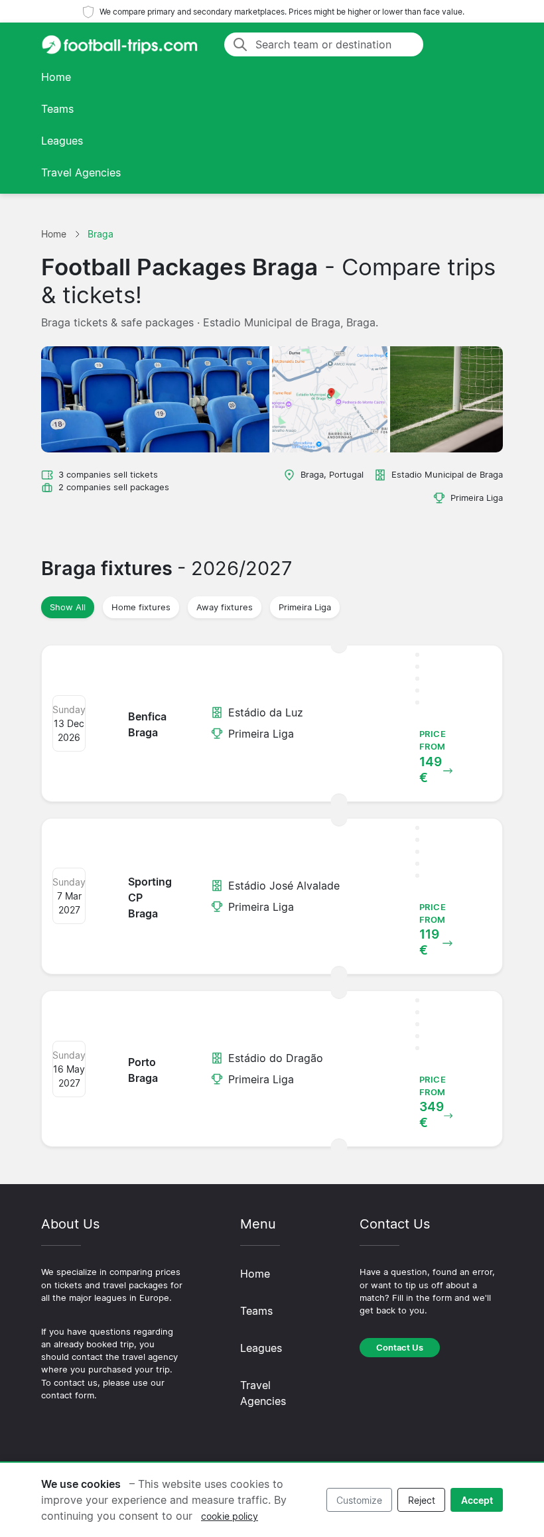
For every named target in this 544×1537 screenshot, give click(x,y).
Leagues (62, 140)
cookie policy (229, 1516)
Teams (57, 108)
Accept (477, 1500)
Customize (359, 1500)
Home (56, 77)
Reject (421, 1500)
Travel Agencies (81, 172)
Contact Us (399, 1348)
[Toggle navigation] (487, 44)
